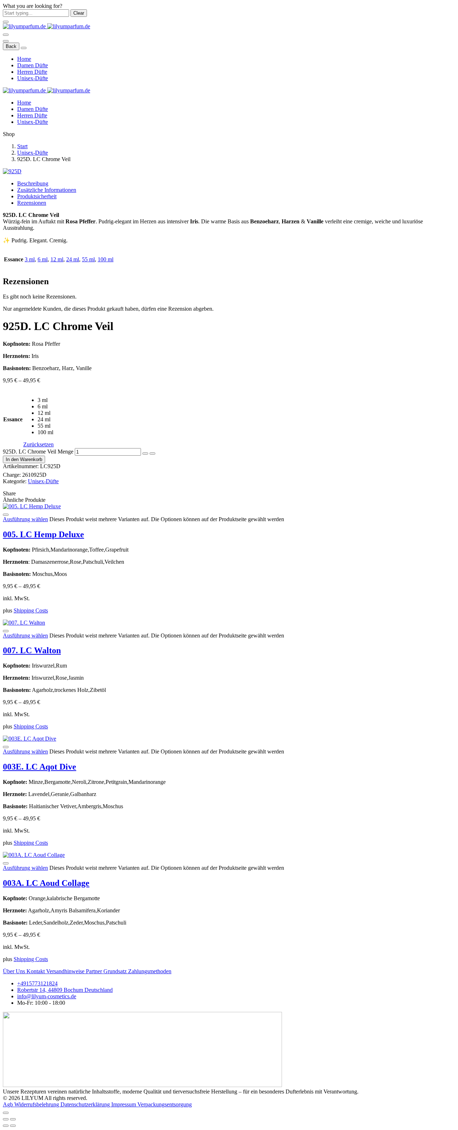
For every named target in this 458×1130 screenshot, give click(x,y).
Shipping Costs (31, 610)
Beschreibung (32, 183)
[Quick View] (6, 515)
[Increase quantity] (152, 453)
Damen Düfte (32, 65)
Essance (13, 419)
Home (24, 59)
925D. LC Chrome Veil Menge (38, 451)
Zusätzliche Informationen (46, 190)
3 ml (30, 259)
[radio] (46, 400)
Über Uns (14, 971)
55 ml (88, 259)
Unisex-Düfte (32, 78)
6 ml (43, 259)
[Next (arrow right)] (13, 1126)
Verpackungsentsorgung (164, 1104)
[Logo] (46, 26)
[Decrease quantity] (145, 453)
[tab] (236, 183)
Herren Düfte (32, 72)
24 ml (72, 259)
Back (11, 46)
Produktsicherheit (37, 196)
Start (22, 146)
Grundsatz (115, 971)
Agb (8, 1104)
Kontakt (36, 971)
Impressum (124, 1104)
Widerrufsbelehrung (37, 1104)
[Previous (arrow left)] (6, 1126)
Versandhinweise (66, 971)
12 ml (56, 259)
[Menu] (6, 35)
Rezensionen (31, 203)
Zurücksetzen (38, 444)
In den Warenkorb (24, 459)
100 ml (105, 259)
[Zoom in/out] (13, 1119)
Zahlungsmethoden (149, 971)
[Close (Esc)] (6, 1119)
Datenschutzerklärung (85, 1104)
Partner (94, 971)
